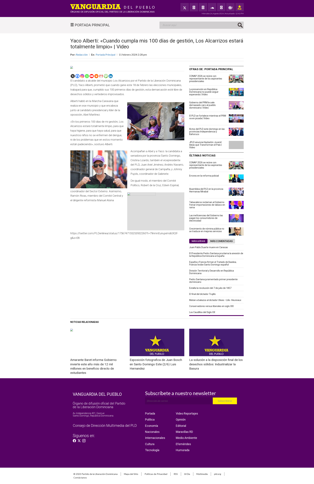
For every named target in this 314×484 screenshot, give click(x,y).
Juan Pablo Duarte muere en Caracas (208, 247)
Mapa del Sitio (131, 474)
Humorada (182, 450)
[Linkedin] (111, 76)
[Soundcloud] (212, 7)
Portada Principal (105, 54)
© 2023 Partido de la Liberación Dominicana (95, 474)
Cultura (149, 444)
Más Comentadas (221, 241)
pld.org (217, 474)
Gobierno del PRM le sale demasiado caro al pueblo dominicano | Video (202, 105)
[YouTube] (203, 7)
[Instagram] (82, 76)
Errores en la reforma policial (204, 175)
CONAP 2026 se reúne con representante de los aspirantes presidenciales (205, 79)
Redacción (82, 54)
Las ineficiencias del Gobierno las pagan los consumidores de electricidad (206, 218)
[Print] (96, 76)
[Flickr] (221, 7)
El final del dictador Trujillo (202, 294)
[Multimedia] (230, 7)
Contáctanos (80, 477)
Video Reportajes (187, 413)
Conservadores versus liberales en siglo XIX (211, 306)
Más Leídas (198, 241)
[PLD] (240, 7)
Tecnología (152, 450)
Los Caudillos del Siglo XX (202, 312)
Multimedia (202, 474)
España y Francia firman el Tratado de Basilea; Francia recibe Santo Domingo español (212, 263)
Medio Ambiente (186, 438)
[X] (73, 76)
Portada (150, 413)
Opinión (181, 419)
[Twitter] (185, 7)
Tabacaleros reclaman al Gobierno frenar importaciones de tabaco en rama (207, 205)
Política (150, 419)
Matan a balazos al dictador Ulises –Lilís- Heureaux (215, 300)
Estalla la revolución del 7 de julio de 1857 (210, 288)
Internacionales (155, 438)
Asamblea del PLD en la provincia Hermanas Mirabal (206, 190)
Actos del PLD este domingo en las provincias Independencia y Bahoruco (207, 132)
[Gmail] (101, 76)
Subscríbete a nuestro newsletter (180, 393)
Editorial (181, 425)
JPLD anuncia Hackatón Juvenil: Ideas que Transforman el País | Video (205, 145)
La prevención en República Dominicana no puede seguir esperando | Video (203, 92)
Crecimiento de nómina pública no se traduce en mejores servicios (206, 230)
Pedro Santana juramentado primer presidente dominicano (213, 280)
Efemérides (183, 444)
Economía (151, 425)
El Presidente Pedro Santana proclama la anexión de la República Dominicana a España (216, 254)
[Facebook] (194, 7)
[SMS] (106, 76)
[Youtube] (92, 76)
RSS (176, 474)
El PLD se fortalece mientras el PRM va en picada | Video (207, 117)
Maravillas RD (184, 431)
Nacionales (152, 431)
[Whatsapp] (87, 76)
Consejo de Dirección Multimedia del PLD (105, 426)
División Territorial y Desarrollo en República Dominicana (211, 272)
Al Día (187, 474)
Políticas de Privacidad (156, 474)
